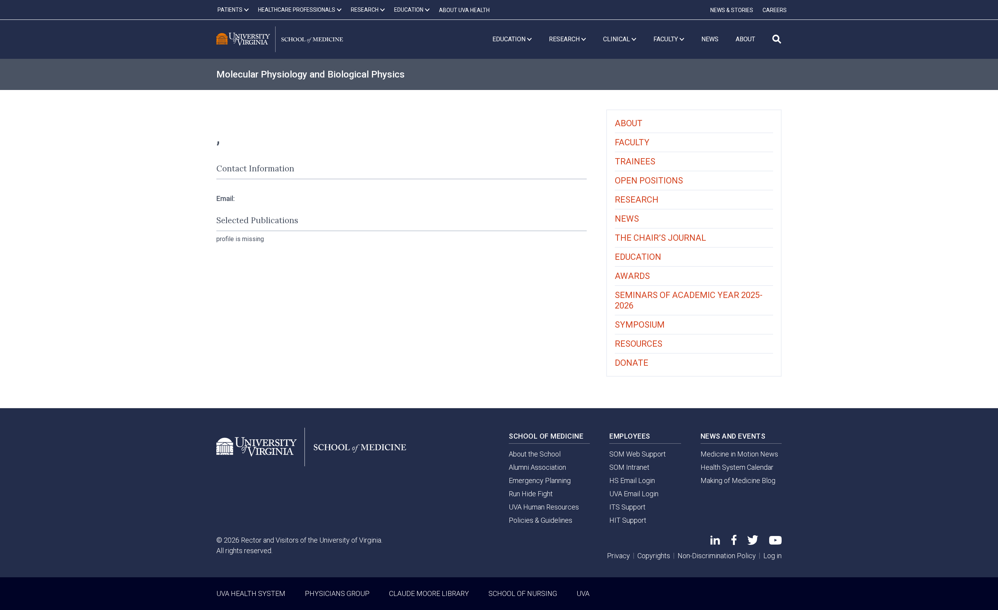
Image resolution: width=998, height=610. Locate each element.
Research (636, 200)
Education (638, 257)
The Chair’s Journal (660, 238)
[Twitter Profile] (752, 542)
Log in (772, 556)
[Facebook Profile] (733, 542)
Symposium (640, 325)
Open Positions (649, 180)
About (628, 123)
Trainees (635, 161)
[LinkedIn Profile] (715, 542)
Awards (632, 276)
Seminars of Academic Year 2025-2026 (689, 300)
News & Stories (731, 10)
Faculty (632, 142)
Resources (638, 344)
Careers (775, 10)
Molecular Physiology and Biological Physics (310, 74)
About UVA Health (464, 10)
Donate (631, 363)
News (627, 219)
